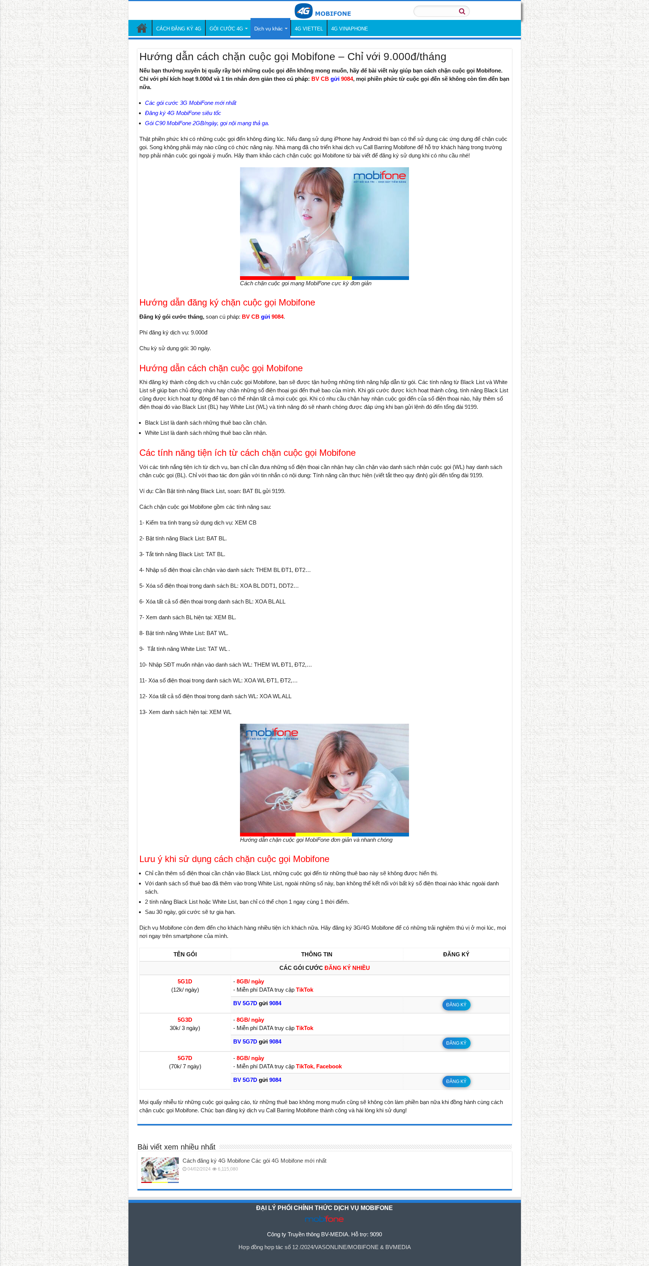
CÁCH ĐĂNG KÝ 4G (178, 29)
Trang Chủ (142, 28)
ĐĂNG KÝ (456, 1004)
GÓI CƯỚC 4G (226, 29)
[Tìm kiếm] (461, 11)
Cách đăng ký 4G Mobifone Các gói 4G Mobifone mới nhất (254, 1160)
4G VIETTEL (309, 29)
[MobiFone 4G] (324, 10)
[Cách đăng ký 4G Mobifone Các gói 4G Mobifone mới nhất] (160, 1170)
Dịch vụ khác (268, 29)
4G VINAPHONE (349, 29)
